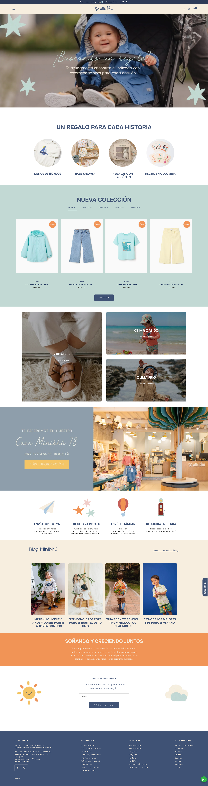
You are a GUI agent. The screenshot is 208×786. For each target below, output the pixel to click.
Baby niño (119, 208)
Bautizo (178, 755)
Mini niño (87, 208)
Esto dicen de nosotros (91, 748)
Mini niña (72, 208)
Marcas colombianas (184, 745)
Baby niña (103, 208)
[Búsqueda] (184, 9)
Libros (177, 767)
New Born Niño (135, 748)
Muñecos (179, 764)
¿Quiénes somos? (88, 745)
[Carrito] (194, 9)
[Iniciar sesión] (189, 9)
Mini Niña (132, 758)
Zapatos (178, 758)
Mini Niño (132, 761)
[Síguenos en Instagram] (24, 767)
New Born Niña (135, 745)
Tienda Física (86, 751)
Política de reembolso (138, 767)
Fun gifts (178, 751)
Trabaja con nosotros (90, 767)
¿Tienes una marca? (89, 770)
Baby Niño (133, 755)
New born (135, 208)
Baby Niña (133, 751)
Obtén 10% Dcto (205, 587)
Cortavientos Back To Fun (37, 284)
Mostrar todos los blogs (166, 550)
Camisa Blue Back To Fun (126, 284)
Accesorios (180, 748)
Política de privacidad (90, 761)
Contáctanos (86, 764)
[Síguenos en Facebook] (17, 767)
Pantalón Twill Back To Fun (171, 284)
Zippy (36, 282)
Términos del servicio (138, 764)
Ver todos (104, 298)
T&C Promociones (88, 758)
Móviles (178, 761)
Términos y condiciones (91, 755)
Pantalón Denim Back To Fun (81, 284)
